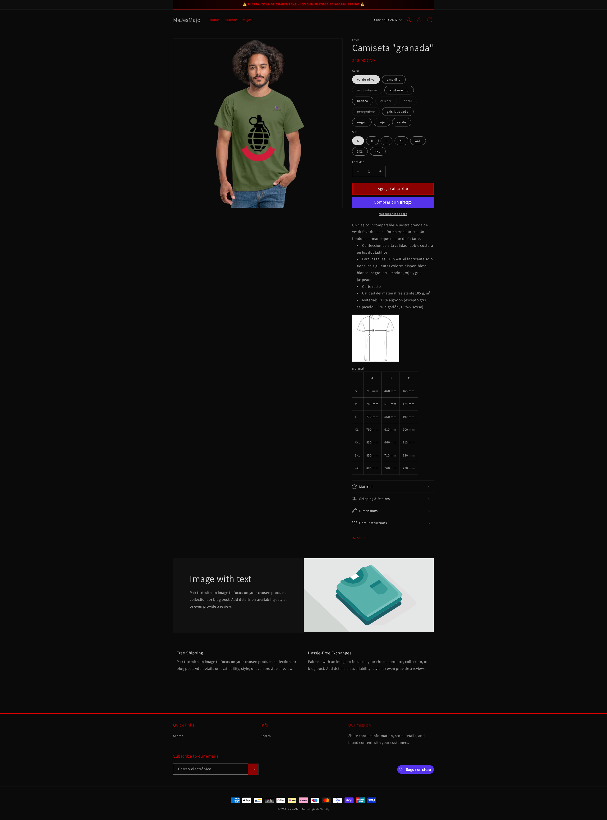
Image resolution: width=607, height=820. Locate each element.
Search (178, 736)
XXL (418, 141)
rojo (382, 122)
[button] (409, 19)
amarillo (394, 79)
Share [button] (361, 538)
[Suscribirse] (253, 769)
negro (362, 122)
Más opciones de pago (393, 213)
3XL (360, 151)
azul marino (399, 90)
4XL (378, 151)
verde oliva (366, 79)
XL (401, 141)
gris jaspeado (398, 111)
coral (410, 101)
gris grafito (368, 112)
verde (401, 122)
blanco (362, 101)
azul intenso (369, 91)
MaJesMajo (294, 809)
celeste (388, 101)
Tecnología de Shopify (315, 809)
